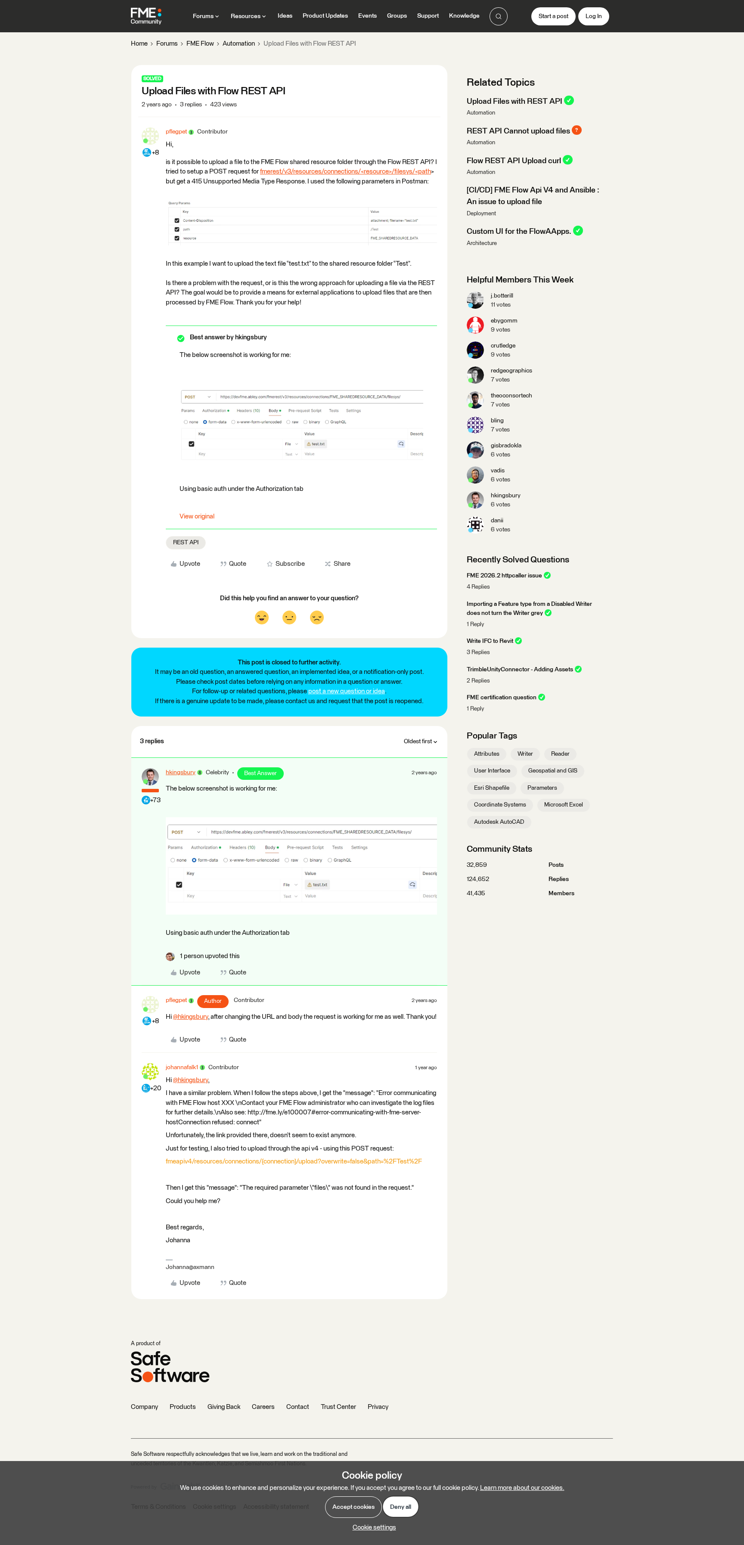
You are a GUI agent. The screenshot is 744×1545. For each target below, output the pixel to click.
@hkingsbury (190, 1017)
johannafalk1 (182, 1067)
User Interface (492, 771)
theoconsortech (511, 396)
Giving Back (224, 1407)
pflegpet (176, 132)
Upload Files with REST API (514, 101)
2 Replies (478, 681)
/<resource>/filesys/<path (394, 171)
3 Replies (478, 652)
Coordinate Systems (500, 805)
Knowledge (464, 16)
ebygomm (504, 321)
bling (497, 421)
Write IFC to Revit (490, 641)
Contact (297, 1407)
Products (183, 1407)
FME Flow (200, 43)
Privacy (378, 1407)
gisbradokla (506, 446)
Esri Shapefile (491, 788)
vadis (498, 471)
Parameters (542, 788)
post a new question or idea (346, 691)
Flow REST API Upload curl (514, 160)
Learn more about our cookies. (522, 1488)
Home (139, 43)
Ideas (285, 16)
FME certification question (501, 698)
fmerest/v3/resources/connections (309, 171)
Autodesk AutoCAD (499, 822)
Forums (167, 43)
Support (428, 16)
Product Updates (325, 16)
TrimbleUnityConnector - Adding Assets (520, 670)
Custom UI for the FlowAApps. (519, 232)
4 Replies (478, 587)
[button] (553, 16)
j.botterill (502, 296)
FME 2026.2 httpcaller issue (504, 576)
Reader (560, 754)
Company (144, 1407)
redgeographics (511, 371)
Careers (263, 1407)
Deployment (481, 214)
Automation (239, 43)
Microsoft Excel (563, 805)
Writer (525, 754)
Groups (397, 16)
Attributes (486, 754)
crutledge (503, 346)
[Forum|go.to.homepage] (146, 16)
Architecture (482, 243)
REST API (185, 543)
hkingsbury (180, 772)
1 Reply (475, 624)
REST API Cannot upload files (518, 131)
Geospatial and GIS (552, 771)
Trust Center (338, 1407)
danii (497, 521)
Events (367, 16)
